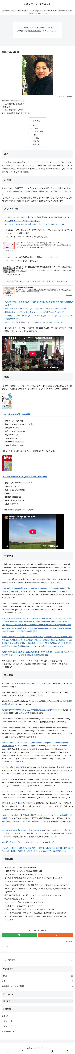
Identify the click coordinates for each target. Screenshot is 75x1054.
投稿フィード (7, 1021)
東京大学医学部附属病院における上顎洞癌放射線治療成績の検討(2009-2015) (32, 710)
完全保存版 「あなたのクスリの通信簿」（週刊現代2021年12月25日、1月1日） (35, 224)
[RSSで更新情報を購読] (55, 935)
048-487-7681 (34, 31)
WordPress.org (8, 1031)
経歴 (34, 125)
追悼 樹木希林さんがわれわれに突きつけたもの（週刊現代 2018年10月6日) (34, 312)
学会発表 (36, 141)
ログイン (5, 1016)
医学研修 (36, 144)
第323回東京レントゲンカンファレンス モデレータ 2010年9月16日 (28, 842)
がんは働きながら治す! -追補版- (17, 414)
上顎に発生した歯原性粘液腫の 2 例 (16, 803)
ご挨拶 (35, 128)
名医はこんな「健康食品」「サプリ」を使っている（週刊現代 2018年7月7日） (35, 322)
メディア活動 (38, 131)
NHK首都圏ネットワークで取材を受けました (22, 221)
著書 (34, 135)
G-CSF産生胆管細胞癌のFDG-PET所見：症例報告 (21, 830)
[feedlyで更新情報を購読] (19, 935)
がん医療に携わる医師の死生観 (14, 767)
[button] (71, 960)
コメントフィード (9, 1026)
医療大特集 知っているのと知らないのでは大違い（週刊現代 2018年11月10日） (36, 309)
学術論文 (36, 138)
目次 (34, 121)
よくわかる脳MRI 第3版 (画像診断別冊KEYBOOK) (25, 476)
